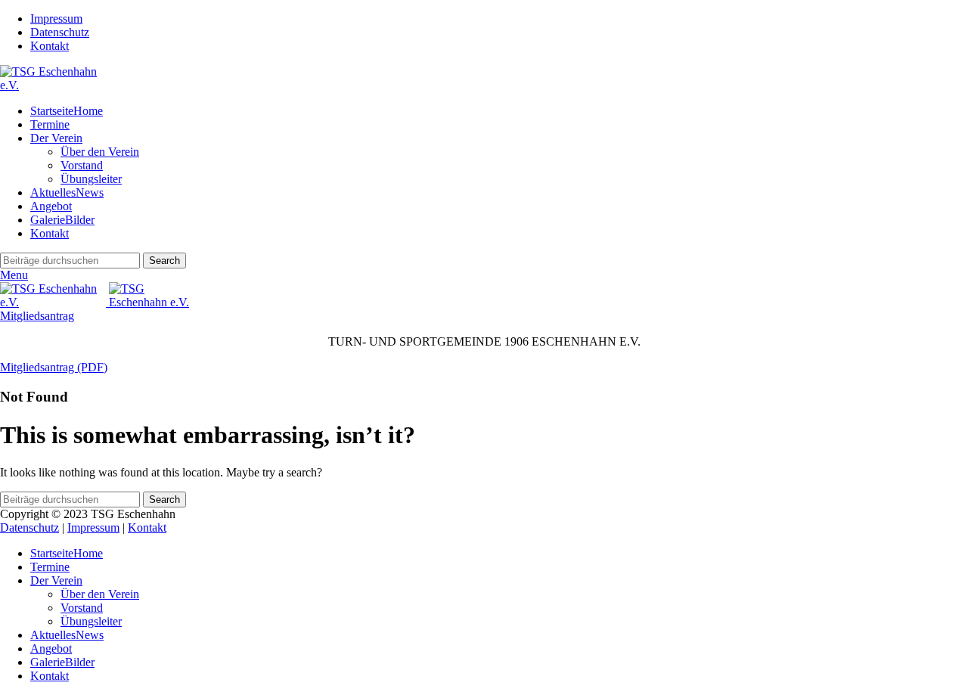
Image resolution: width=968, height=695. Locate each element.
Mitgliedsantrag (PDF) (53, 367)
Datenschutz (29, 527)
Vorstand (81, 165)
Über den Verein (99, 151)
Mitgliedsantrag (37, 315)
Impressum (93, 527)
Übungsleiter (91, 178)
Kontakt (147, 527)
